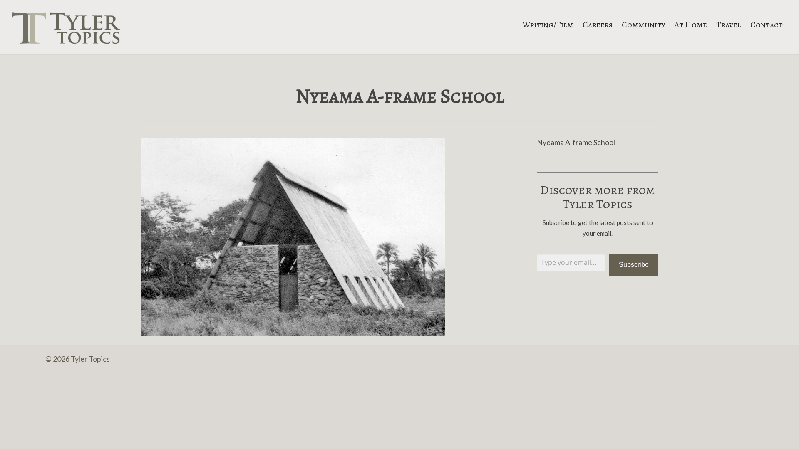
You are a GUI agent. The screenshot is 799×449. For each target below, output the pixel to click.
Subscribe (634, 264)
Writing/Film (548, 24)
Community (643, 24)
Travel (728, 24)
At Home (691, 24)
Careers (598, 24)
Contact (766, 24)
